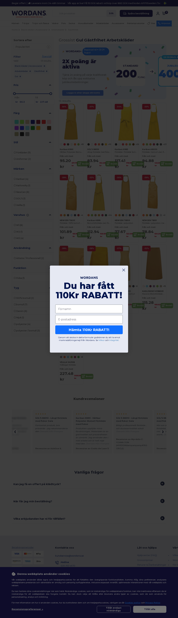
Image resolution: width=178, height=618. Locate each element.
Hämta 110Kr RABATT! (89, 330)
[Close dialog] (124, 270)
